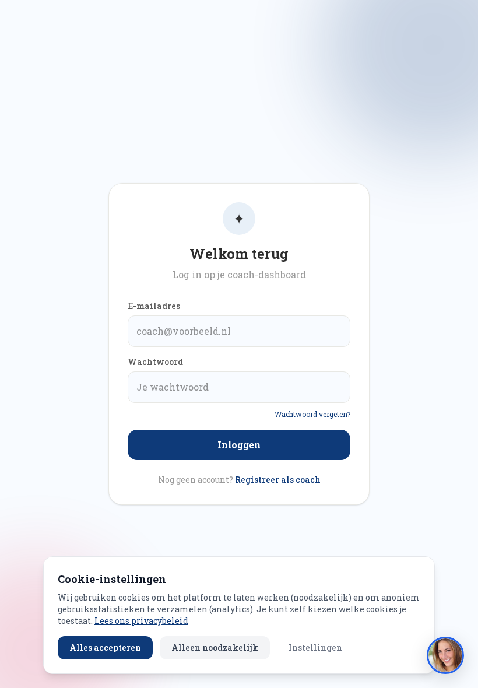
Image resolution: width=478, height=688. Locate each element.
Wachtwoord (155, 361)
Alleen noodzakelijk (214, 647)
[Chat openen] (445, 655)
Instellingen (315, 647)
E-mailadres (154, 305)
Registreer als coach (278, 479)
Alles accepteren (105, 647)
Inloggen (239, 444)
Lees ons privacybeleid (141, 620)
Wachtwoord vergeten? (312, 414)
